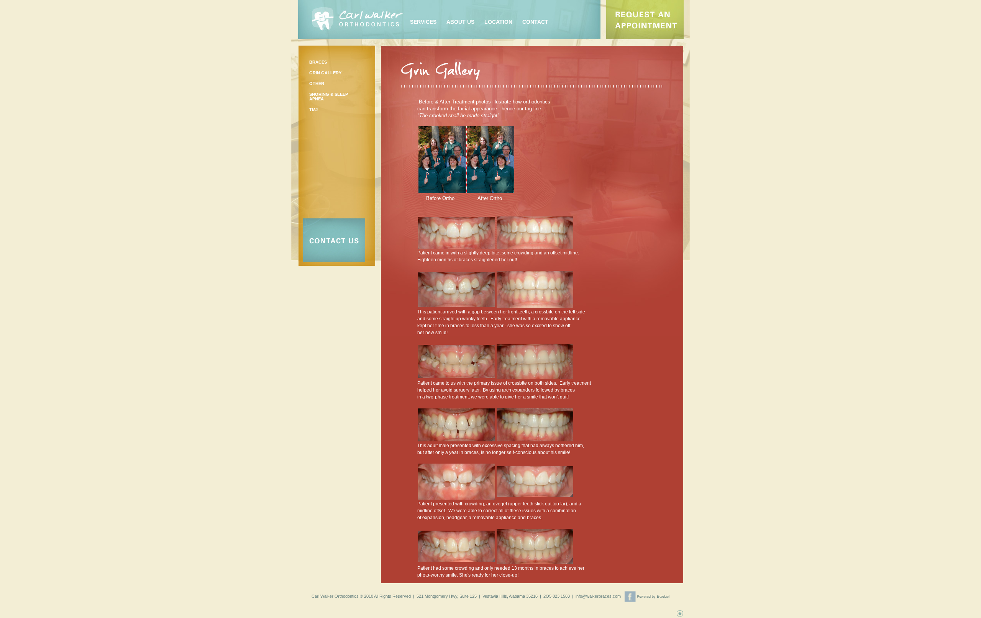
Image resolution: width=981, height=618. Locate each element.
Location (498, 22)
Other (316, 83)
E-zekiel (663, 596)
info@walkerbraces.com (598, 596)
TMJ (313, 109)
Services (423, 22)
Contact (535, 22)
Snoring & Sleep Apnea (328, 96)
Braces (318, 62)
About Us (460, 22)
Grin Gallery (325, 72)
